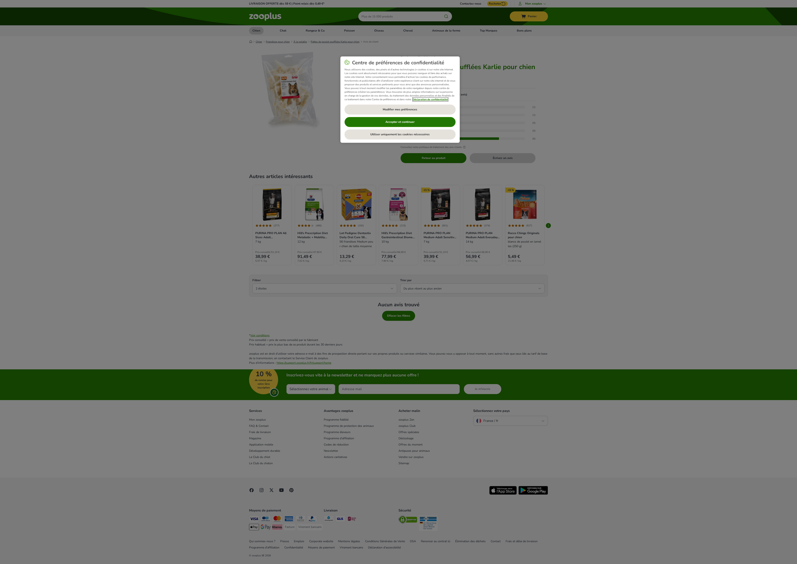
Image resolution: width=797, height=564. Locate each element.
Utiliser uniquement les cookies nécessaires (400, 134)
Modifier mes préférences (400, 109)
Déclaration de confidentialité (430, 99)
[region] (400, 99)
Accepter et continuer (399, 122)
